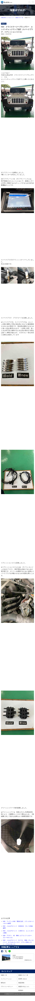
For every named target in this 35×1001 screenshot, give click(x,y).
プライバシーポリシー (7, 986)
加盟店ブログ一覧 (19, 17)
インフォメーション (6, 979)
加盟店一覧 (4, 975)
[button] (2, 951)
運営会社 (3, 982)
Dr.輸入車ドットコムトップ (7, 17)
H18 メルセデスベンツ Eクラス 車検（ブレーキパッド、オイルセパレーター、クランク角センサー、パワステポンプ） (18, 942)
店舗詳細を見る (28, 960)
